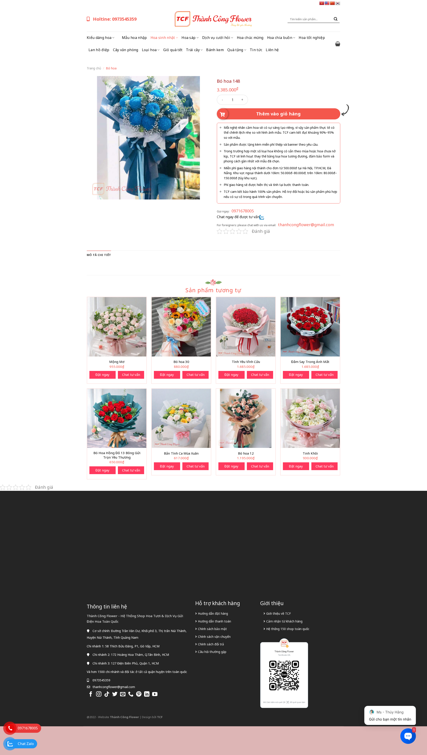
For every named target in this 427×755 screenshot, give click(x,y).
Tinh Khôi (310, 453)
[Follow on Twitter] (114, 694)
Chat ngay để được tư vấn (238, 216)
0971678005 (243, 210)
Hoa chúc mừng (250, 37)
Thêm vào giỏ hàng (278, 114)
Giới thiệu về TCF (278, 613)
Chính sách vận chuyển (214, 636)
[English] (327, 3)
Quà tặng (235, 49)
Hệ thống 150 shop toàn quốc (287, 629)
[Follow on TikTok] (106, 694)
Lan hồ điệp (99, 49)
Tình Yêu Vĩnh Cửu (246, 362)
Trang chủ (94, 68)
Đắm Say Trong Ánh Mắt (310, 362)
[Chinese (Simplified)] (332, 3)
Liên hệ (272, 49)
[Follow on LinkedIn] (146, 694)
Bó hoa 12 (246, 453)
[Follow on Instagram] (98, 694)
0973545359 (101, 680)
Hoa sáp (188, 37)
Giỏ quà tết (173, 49)
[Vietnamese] (321, 3)
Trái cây (193, 49)
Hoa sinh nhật (163, 37)
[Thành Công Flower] (213, 19)
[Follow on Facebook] (90, 694)
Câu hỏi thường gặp (212, 652)
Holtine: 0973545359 (115, 19)
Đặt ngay (102, 374)
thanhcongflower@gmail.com (306, 224)
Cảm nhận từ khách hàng (284, 621)
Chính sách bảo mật (212, 629)
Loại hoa (149, 49)
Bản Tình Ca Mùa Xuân (181, 453)
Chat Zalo (26, 743)
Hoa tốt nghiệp (312, 37)
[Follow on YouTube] (154, 694)
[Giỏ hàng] (337, 44)
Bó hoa (111, 68)
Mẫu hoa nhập (134, 37)
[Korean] (337, 3)
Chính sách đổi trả (211, 644)
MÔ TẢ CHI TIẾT (99, 255)
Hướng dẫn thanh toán (214, 621)
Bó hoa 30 (181, 362)
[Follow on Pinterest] (138, 694)
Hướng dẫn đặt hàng (213, 613)
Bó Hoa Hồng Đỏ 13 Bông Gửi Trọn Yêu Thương (116, 455)
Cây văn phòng (125, 49)
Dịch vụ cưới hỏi (216, 37)
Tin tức (256, 49)
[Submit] (335, 19)
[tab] (99, 254)
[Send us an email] (122, 694)
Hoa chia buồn (279, 37)
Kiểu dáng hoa (99, 37)
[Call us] (130, 694)
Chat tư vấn (131, 374)
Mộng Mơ (116, 362)
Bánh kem (215, 49)
